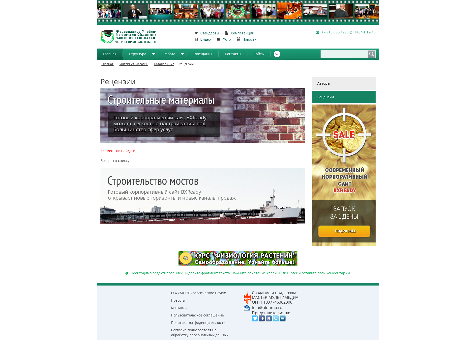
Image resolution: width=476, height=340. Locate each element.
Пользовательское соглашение (197, 315)
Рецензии (325, 97)
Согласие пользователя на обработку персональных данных (199, 332)
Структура (137, 54)
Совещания (202, 54)
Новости (178, 300)
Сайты (259, 54)
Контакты (233, 54)
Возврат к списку (114, 160)
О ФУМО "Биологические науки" (199, 292)
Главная (110, 54)
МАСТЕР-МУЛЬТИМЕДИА (275, 297)
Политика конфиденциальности (198, 322)
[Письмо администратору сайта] (247, 307)
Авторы (323, 83)
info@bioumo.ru (267, 307)
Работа (169, 54)
